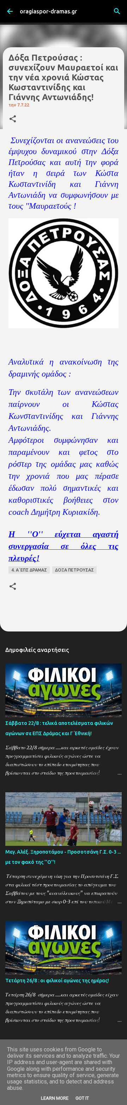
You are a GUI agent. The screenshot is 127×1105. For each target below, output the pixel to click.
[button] (12, 119)
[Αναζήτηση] (117, 11)
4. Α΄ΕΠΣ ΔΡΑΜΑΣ (29, 570)
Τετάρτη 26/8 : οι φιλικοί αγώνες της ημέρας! (57, 980)
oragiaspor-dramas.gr (48, 11)
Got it (82, 1098)
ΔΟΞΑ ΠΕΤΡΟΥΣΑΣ (74, 570)
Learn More (54, 1098)
